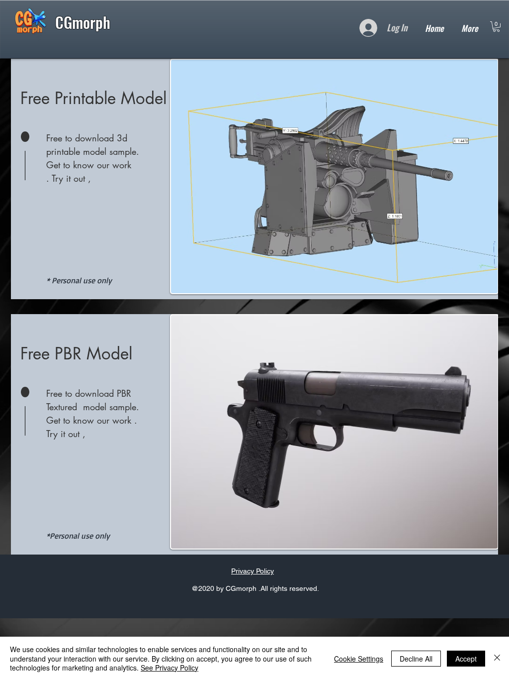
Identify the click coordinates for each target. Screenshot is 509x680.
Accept (466, 659)
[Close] (497, 658)
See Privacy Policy (169, 668)
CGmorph (84, 21)
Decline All (416, 659)
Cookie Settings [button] (358, 659)
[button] (496, 26)
